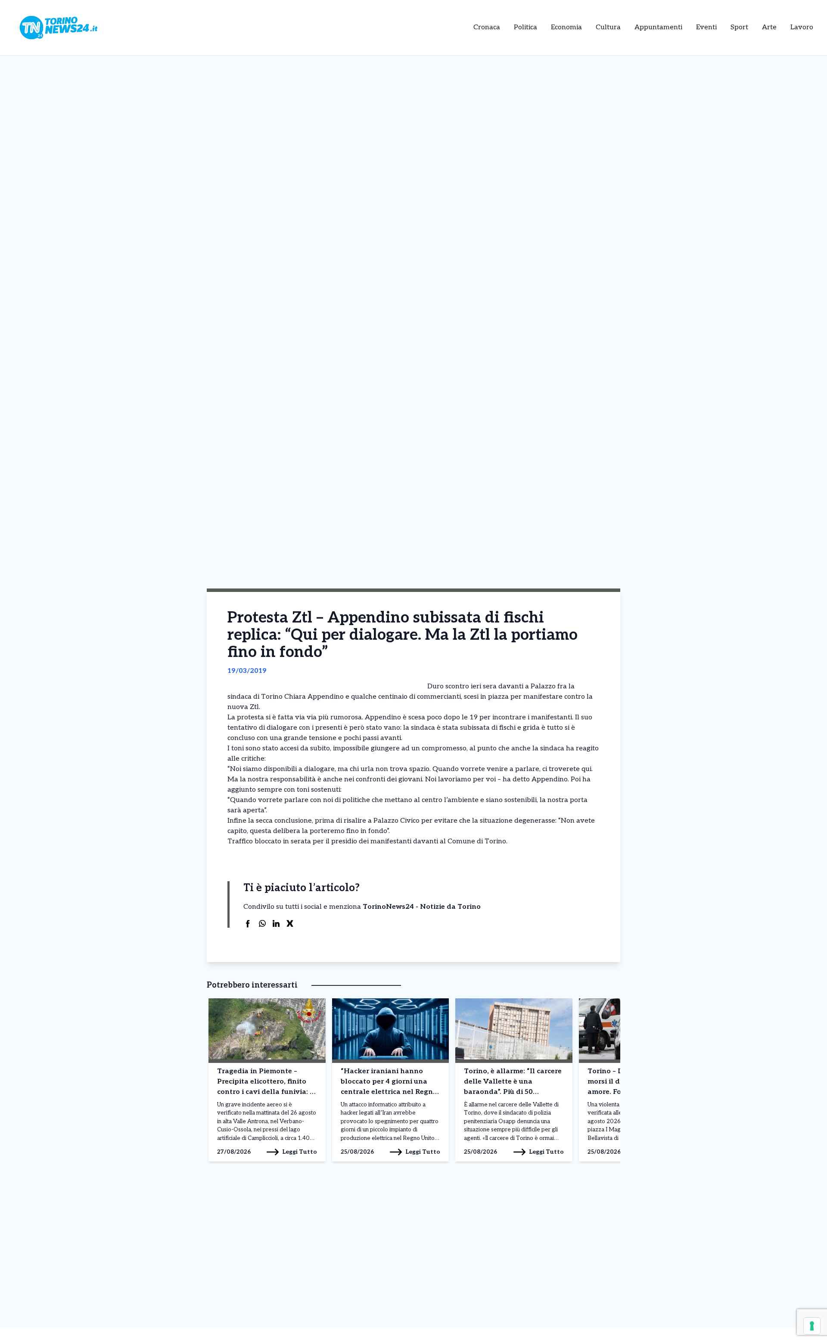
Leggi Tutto (299, 1151)
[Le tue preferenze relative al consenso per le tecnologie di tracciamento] (812, 1326)
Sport (739, 27)
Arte (769, 27)
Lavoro (801, 27)
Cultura (608, 27)
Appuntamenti (658, 27)
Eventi (706, 27)
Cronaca (486, 27)
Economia (566, 27)
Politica (525, 27)
